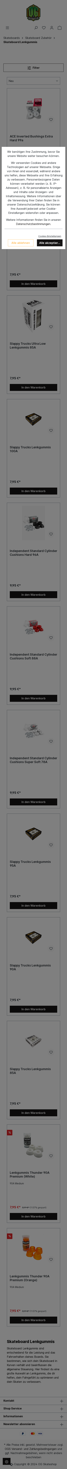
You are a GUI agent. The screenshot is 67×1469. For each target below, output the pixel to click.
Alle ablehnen (20, 243)
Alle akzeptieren (50, 243)
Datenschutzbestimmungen (33, 224)
